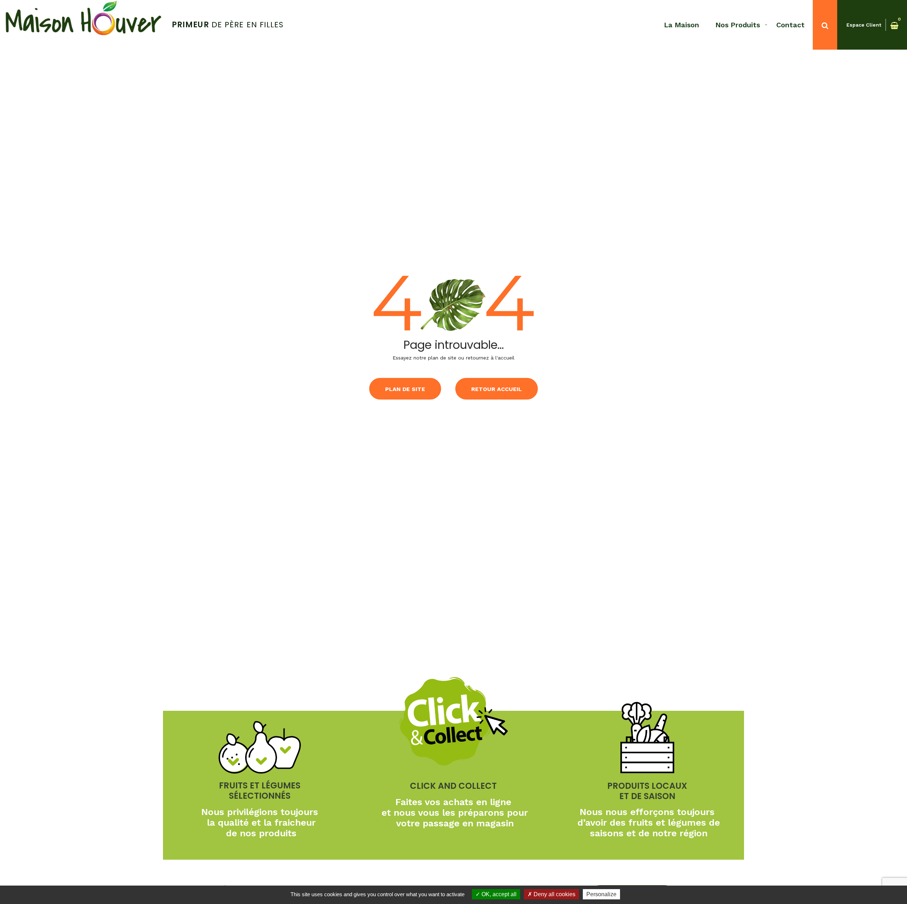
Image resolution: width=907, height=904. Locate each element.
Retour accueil (496, 389)
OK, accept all (498, 894)
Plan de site (405, 389)
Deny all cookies (553, 894)
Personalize (601, 894)
